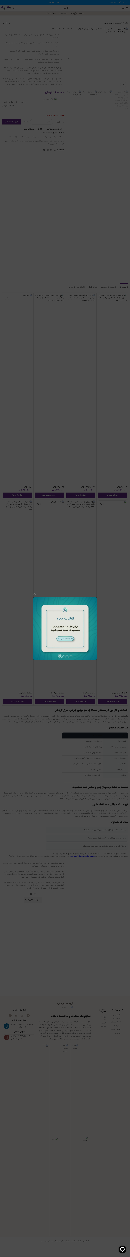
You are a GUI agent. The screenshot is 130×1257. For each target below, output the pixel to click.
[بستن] (34, 594)
